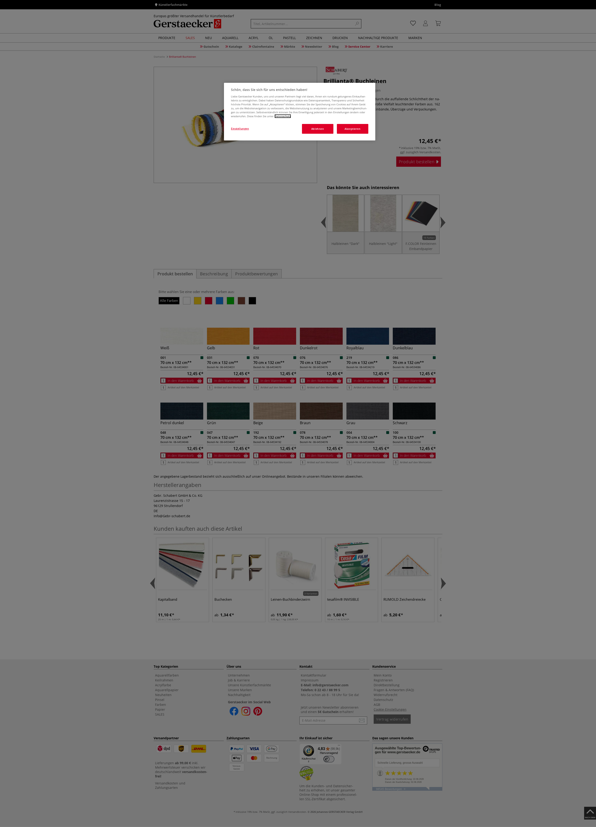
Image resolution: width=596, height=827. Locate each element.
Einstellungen (240, 128)
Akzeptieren (352, 128)
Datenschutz (283, 116)
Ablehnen (317, 128)
